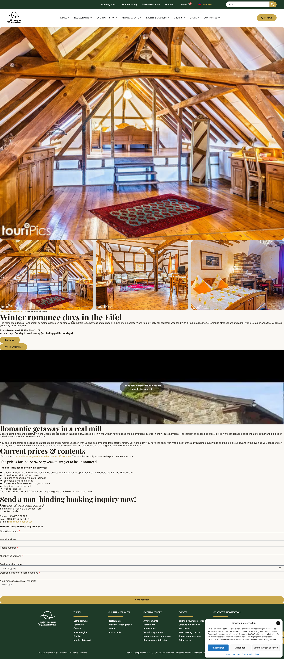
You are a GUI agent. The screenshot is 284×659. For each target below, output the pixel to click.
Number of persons (11, 556)
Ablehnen (240, 647)
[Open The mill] (69, 18)
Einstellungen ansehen (266, 647)
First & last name (9, 531)
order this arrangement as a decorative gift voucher (43, 456)
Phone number (8, 547)
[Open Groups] (184, 18)
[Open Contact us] (219, 18)
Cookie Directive (233, 654)
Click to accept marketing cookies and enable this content (142, 387)
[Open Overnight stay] (116, 18)
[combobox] (248, 4)
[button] (278, 623)
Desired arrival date (11, 564)
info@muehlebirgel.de (20, 521)
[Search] (273, 4)
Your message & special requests (18, 581)
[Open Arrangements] (141, 18)
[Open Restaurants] (91, 18)
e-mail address (8, 539)
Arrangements (18, 311)
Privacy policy (248, 654)
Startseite (4, 311)
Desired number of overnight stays (19, 572)
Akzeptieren (218, 647)
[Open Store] (198, 18)
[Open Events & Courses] (168, 18)
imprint (258, 654)
